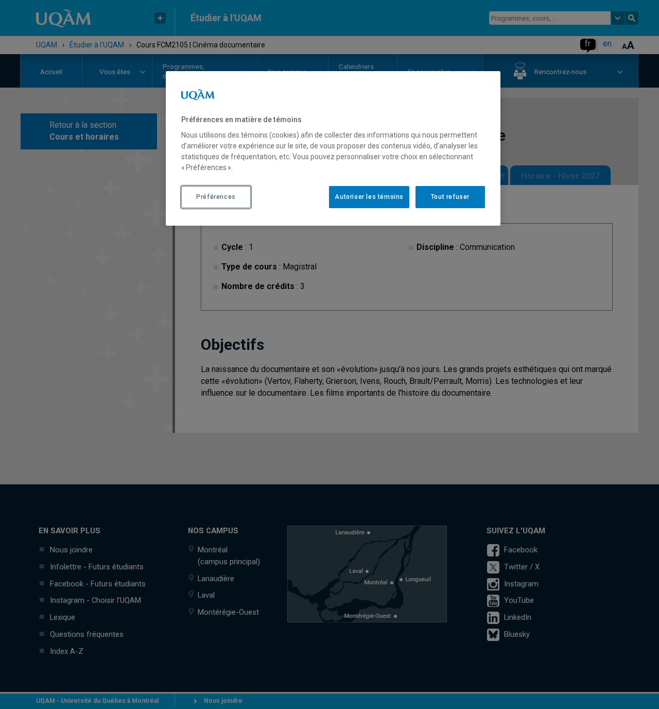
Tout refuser (450, 196)
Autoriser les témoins (369, 196)
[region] (333, 148)
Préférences (216, 196)
